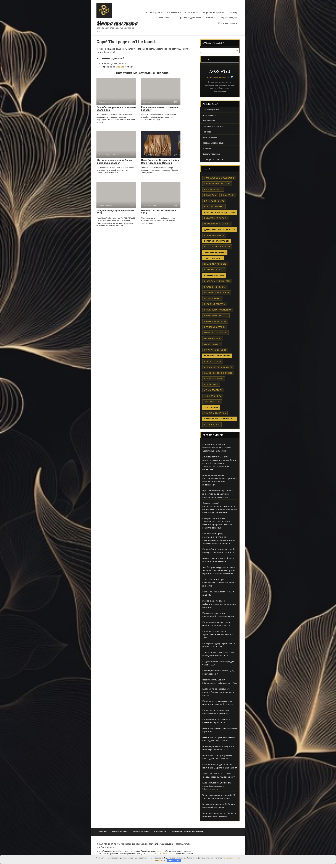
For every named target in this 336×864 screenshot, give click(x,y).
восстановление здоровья (219, 212)
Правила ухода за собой (190, 18)
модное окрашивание (216, 292)
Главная (103, 831)
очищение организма (217, 355)
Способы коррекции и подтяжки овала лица (116, 108)
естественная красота (217, 241)
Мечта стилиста (117, 23)
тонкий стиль (212, 401)
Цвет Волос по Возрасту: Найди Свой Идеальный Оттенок (160, 161)
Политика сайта (141, 831)
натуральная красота (216, 315)
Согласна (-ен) (174, 861)
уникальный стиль (215, 413)
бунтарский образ (214, 201)
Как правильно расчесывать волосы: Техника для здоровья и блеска (218, 691)
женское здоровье (215, 252)
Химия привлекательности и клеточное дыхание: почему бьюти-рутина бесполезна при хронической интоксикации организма (219, 463)
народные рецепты (214, 304)
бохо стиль (227, 195)
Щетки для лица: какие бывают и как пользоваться (115, 161)
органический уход (215, 350)
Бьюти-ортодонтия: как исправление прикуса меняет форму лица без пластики (216, 447)
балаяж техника (213, 189)
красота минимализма (217, 281)
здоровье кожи (213, 258)
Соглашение (160, 831)
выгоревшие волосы (216, 218)
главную (120, 67)
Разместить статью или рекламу (188, 831)
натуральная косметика (217, 310)
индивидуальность (215, 264)
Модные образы (166, 18)
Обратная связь (120, 831)
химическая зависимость (219, 418)
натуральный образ (215, 321)
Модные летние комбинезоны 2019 (159, 212)
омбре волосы (212, 338)
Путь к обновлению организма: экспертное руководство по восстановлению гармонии (217, 493)
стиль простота (213, 390)
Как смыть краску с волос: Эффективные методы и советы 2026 (217, 634)
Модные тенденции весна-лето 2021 (115, 212)
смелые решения (213, 378)
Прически (210, 18)
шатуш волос (212, 424)
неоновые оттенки (214, 327)
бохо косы (210, 195)
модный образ (212, 298)
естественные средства (217, 246)
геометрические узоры (217, 223)
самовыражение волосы (218, 373)
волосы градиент (214, 206)
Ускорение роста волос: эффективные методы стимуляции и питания (219, 603)
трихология (211, 407)
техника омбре (212, 396)
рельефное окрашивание (218, 367)
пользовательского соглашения (161, 854)
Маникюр (233, 12)
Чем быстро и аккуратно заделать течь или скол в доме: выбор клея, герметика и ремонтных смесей (219, 570)
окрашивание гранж (215, 332)
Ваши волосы (191, 12)
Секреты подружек (228, 18)
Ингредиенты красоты (213, 12)
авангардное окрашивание (219, 178)
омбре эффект (212, 344)
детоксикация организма (219, 229)
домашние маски (214, 235)
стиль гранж (211, 384)
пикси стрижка (212, 361)
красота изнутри (214, 275)
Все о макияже (174, 12)
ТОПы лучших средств (227, 23)
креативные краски (215, 287)
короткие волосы (214, 269)
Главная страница (153, 12)
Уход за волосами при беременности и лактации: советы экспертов (219, 582)
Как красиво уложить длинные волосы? (159, 108)
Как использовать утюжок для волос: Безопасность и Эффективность (216, 785)
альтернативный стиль (217, 183)
